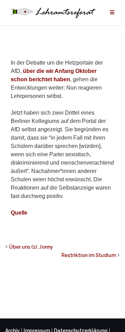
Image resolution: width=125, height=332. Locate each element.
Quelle (19, 213)
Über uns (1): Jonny (31, 247)
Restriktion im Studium (88, 255)
